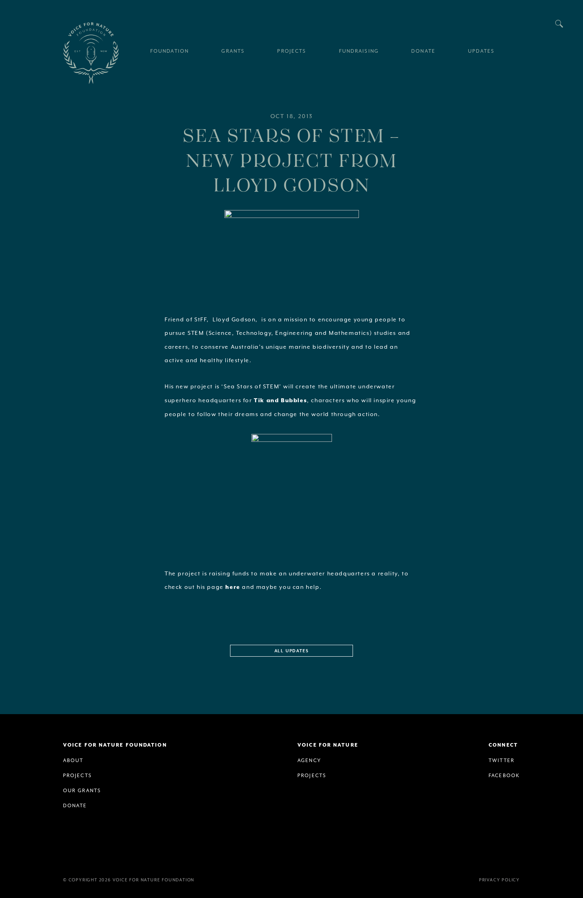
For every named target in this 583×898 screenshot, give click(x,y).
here (232, 587)
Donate (75, 805)
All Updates (291, 651)
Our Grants (82, 790)
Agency (309, 760)
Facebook (504, 775)
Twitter (501, 760)
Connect (503, 745)
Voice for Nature (327, 745)
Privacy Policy (499, 879)
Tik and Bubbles (280, 400)
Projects (77, 775)
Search (559, 24)
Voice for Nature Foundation (91, 53)
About (73, 760)
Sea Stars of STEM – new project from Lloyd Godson (291, 159)
